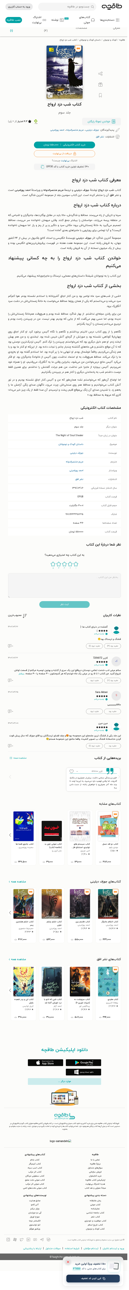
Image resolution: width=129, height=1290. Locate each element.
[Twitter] (21, 1240)
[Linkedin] (28, 1240)
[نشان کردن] (100, 95)
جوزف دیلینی (76, 453)
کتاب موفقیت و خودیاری (95, 1221)
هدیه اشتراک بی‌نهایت (95, 1184)
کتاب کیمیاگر (35, 1164)
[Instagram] (8, 1240)
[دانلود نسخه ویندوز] (83, 1072)
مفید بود (112, 711)
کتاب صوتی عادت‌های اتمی (35, 1188)
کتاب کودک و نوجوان (95, 1229)
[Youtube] (35, 1240)
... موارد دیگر (64, 1081)
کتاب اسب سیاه (35, 1168)
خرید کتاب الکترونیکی (64, 144)
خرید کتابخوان (95, 1176)
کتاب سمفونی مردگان (34, 1176)
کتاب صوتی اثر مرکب (35, 1184)
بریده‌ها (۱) (11, 28)
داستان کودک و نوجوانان (90, 40)
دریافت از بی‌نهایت (62, 153)
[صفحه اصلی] (112, 7)
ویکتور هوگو (34, 1229)
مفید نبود (94, 680)
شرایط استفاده (72, 1248)
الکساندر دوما (34, 1221)
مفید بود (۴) (112, 646)
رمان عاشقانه (95, 1200)
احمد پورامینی (76, 470)
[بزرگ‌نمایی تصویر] (50, 95)
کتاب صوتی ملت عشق (35, 1180)
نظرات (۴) (45, 28)
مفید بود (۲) (112, 680)
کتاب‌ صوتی (95, 1204)
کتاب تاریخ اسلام (95, 1225)
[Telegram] (41, 1240)
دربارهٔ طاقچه (95, 1164)
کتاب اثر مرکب (34, 1172)
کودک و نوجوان (110, 40)
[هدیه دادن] (100, 84)
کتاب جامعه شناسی (95, 1212)
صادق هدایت (34, 1200)
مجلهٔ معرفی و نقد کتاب (95, 1188)
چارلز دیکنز (34, 1208)
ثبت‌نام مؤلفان (91, 1248)
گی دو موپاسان (34, 1212)
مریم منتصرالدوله (74, 461)
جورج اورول (35, 1217)
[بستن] (68, 1262)
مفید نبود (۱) (94, 646)
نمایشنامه (95, 1208)
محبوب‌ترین (15, 615)
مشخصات (81, 28)
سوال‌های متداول (95, 1168)
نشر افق (79, 479)
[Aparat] (15, 1240)
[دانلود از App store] (45, 1062)
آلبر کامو (35, 1204)
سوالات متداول (53, 1248)
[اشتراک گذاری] (100, 73)
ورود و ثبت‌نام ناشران (113, 1248)
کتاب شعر (95, 1217)
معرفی (116, 28)
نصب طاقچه (14, 20)
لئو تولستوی (34, 1225)
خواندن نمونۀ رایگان (99, 121)
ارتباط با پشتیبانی (32, 1248)
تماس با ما (95, 1160)
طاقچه (122, 40)
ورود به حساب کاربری (19, 6)
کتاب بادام (34, 1160)
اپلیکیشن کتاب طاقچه (95, 1180)
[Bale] (48, 1240)
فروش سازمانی (95, 1172)
